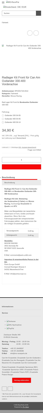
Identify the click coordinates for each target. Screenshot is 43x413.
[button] (30, 7)
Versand (21, 136)
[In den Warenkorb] (21, 166)
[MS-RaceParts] (12, 2)
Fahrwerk (14, 93)
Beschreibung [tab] (8, 177)
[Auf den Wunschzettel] (36, 33)
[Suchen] (38, 13)
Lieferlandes (33, 396)
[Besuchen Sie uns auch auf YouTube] (4, 389)
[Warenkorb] (37, 7)
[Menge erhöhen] (38, 159)
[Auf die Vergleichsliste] (29, 33)
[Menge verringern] (4, 159)
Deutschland (21, 138)
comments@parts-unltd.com (21, 255)
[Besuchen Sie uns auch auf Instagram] (10, 389)
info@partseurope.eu (18, 274)
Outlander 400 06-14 (13, 122)
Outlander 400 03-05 (13, 119)
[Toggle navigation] (3, 1)
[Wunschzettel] (33, 7)
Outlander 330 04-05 (13, 115)
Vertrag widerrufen (21, 380)
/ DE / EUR (21, 7)
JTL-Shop (25, 407)
